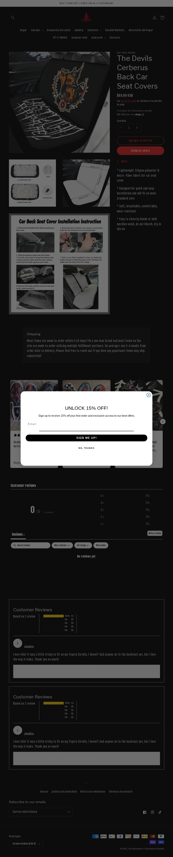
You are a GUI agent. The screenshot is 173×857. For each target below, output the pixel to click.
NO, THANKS (87, 448)
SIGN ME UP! (86, 437)
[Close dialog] (149, 395)
